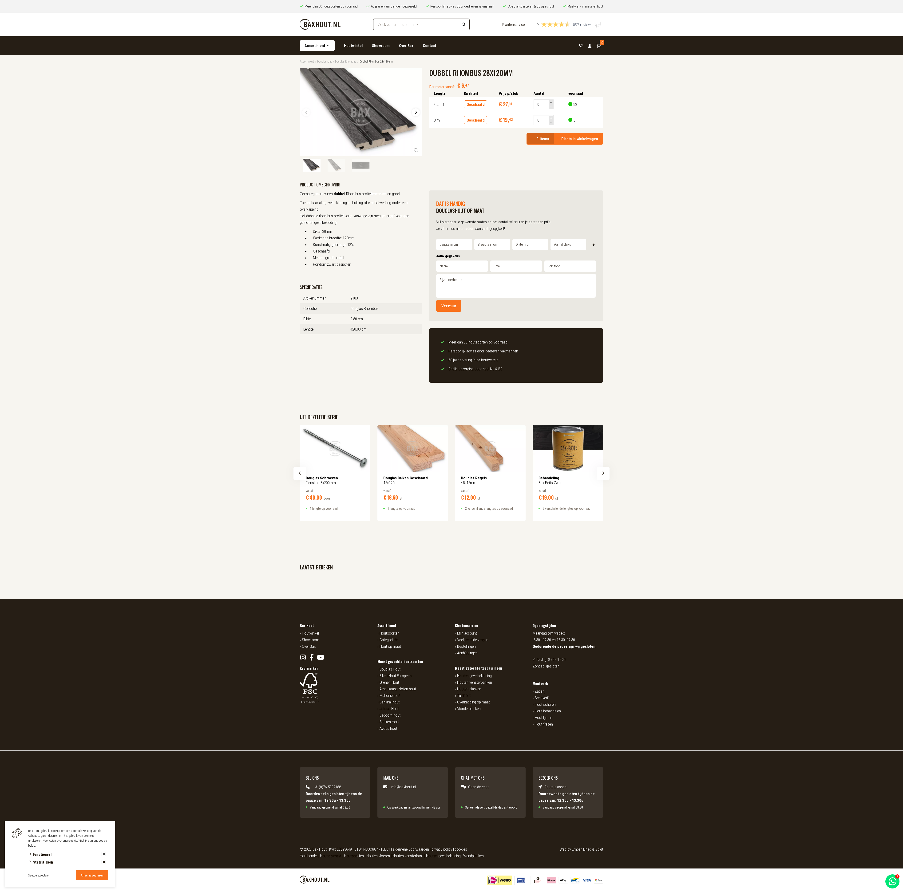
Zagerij (540, 691)
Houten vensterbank (408, 855)
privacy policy (442, 849)
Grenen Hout (389, 682)
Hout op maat (390, 646)
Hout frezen (544, 724)
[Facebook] (312, 657)
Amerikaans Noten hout (398, 689)
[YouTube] (320, 657)
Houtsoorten (389, 633)
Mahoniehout (390, 695)
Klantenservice (513, 24)
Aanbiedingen (467, 653)
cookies (461, 849)
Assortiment (315, 45)
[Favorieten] (581, 45)
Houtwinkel (353, 45)
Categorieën (389, 639)
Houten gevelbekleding (474, 675)
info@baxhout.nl (403, 787)
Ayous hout (388, 728)
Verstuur (448, 306)
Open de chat (478, 787)
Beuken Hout (389, 721)
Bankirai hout (390, 702)
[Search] (464, 24)
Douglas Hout (390, 669)
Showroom (381, 45)
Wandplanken (473, 855)
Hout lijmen (543, 717)
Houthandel (308, 855)
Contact (429, 45)
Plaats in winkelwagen (567, 138)
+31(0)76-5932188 (327, 787)
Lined (587, 849)
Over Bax (406, 45)
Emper (577, 849)
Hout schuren (545, 704)
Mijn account (467, 633)
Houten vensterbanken (474, 682)
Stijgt (599, 849)
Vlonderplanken (469, 708)
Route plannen (555, 787)
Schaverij (542, 697)
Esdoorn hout (390, 715)
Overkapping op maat (473, 702)
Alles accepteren (92, 875)
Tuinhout (464, 695)
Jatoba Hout (389, 708)
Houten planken (469, 689)
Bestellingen (466, 646)
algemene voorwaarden (411, 849)
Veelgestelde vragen (472, 639)
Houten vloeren (378, 855)
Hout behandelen (548, 711)
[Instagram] (303, 657)
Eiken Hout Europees (396, 675)
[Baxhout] (320, 24)
